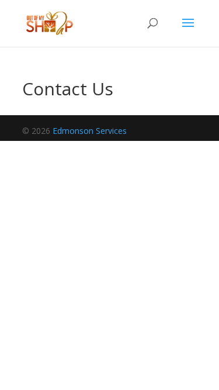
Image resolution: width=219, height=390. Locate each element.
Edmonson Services (90, 130)
